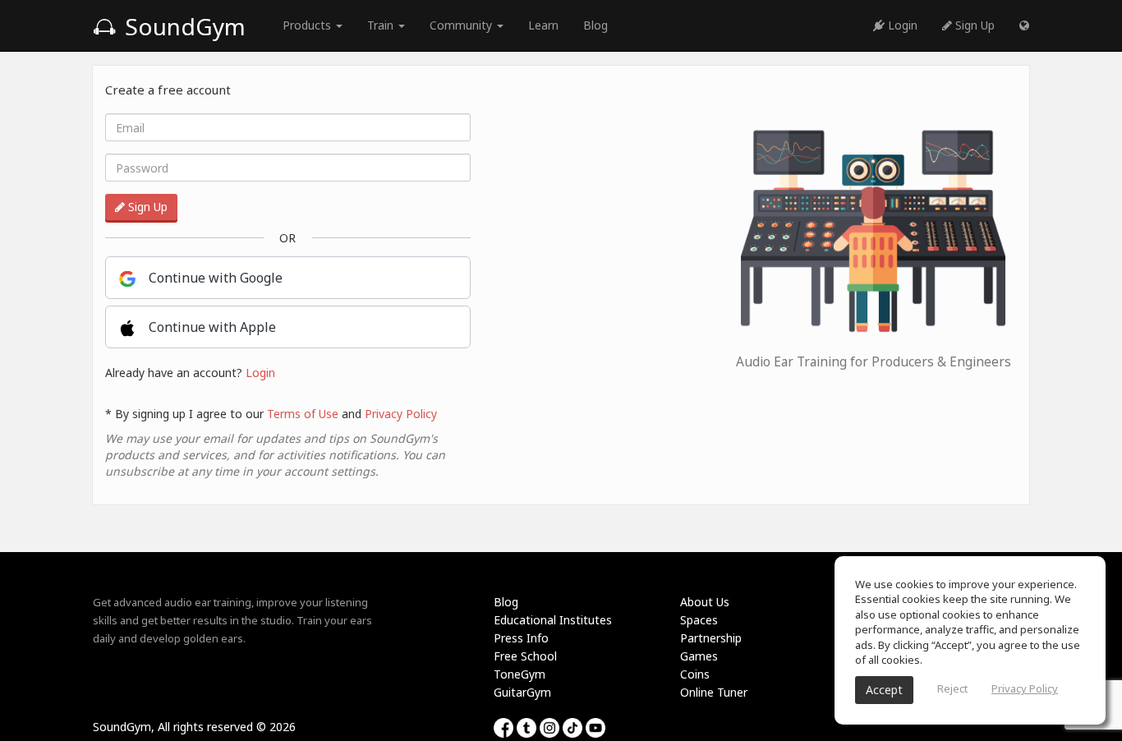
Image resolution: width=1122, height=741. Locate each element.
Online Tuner (713, 692)
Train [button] (382, 25)
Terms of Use (302, 413)
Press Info (521, 638)
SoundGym (182, 26)
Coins (695, 674)
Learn (543, 25)
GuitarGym (522, 692)
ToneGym (519, 674)
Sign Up (973, 25)
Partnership (711, 638)
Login (901, 25)
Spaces (699, 620)
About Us (704, 602)
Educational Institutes (553, 620)
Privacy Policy (401, 413)
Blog (595, 25)
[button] (1024, 25)
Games (699, 656)
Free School (525, 656)
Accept (884, 689)
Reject (952, 688)
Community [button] (462, 25)
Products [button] (308, 25)
